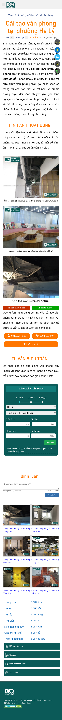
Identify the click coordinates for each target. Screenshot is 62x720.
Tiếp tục (50, 443)
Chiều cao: (17, 433)
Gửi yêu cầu (32, 344)
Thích (6, 37)
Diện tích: (17, 421)
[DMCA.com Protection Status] (13, 706)
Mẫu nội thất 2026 (17, 664)
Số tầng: (43, 421)
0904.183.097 (46, 335)
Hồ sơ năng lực (16, 646)
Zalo (57, 57)
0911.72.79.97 (18, 335)
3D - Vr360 (14, 672)
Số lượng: (43, 433)
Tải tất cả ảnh (46, 308)
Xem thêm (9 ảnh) (18, 308)
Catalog (12, 655)
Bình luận (20, 37)
